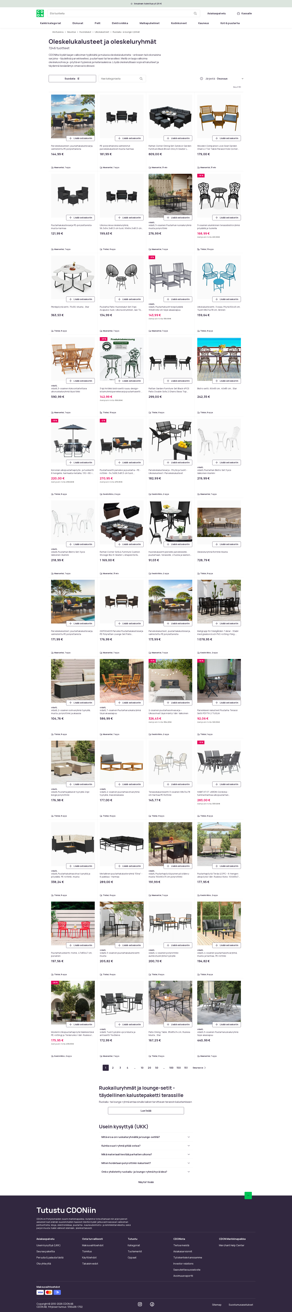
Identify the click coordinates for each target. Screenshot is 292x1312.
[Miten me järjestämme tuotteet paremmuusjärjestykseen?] (201, 78)
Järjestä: (210, 78)
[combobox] (123, 13)
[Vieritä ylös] (248, 1195)
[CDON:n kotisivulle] (40, 13)
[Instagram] (140, 1304)
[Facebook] (152, 1304)
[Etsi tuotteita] (195, 13)
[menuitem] (50, 23)
